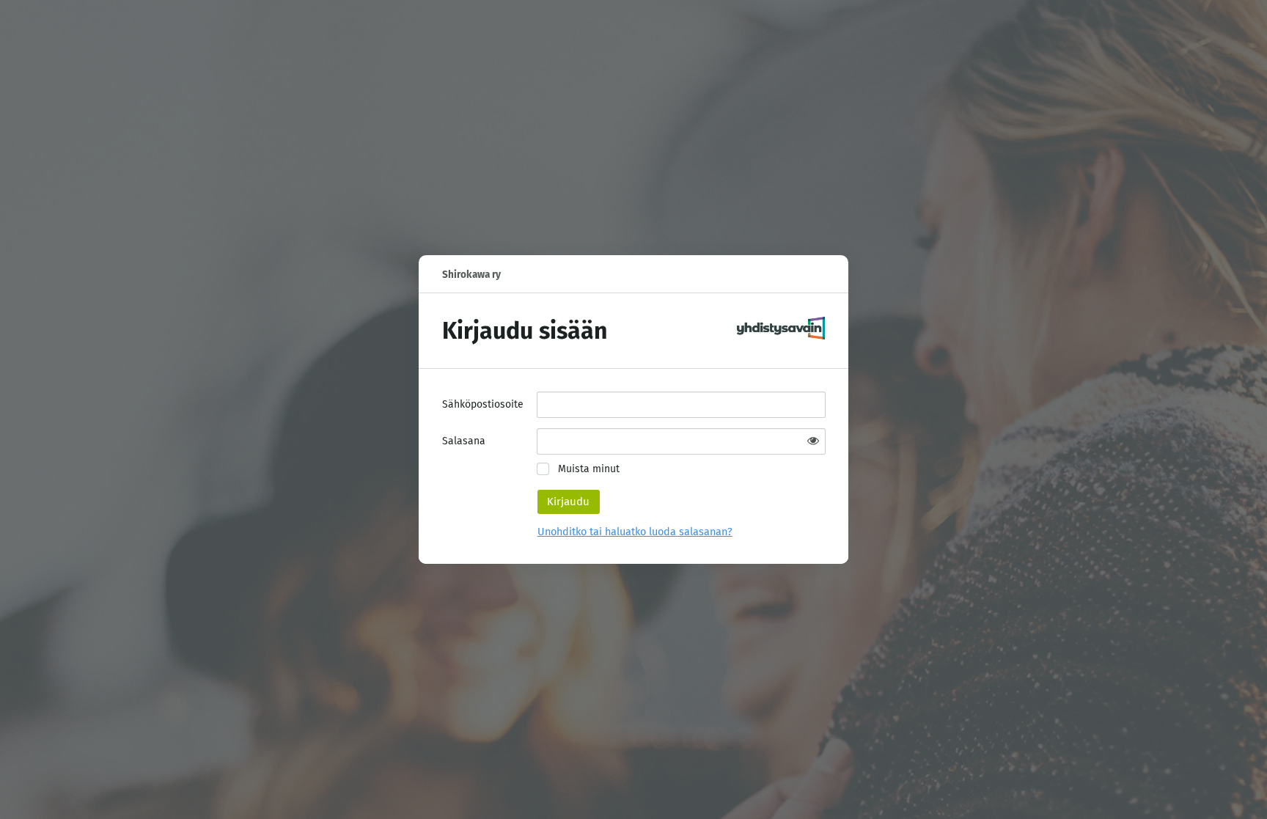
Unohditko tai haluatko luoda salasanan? (634, 532)
